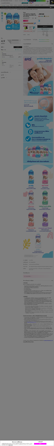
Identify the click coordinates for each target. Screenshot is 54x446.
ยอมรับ (40, 443)
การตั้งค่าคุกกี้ (40, 441)
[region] (27, 443)
